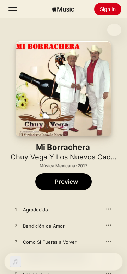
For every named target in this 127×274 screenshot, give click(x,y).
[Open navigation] (12, 9)
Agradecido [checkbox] (35, 210)
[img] (63, 9)
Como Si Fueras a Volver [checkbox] (50, 242)
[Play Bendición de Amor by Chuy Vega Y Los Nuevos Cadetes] (16, 226)
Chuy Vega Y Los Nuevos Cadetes (68, 157)
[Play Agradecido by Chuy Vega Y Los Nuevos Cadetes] (16, 210)
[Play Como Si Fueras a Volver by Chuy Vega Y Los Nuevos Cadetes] (16, 242)
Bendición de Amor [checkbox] (44, 226)
